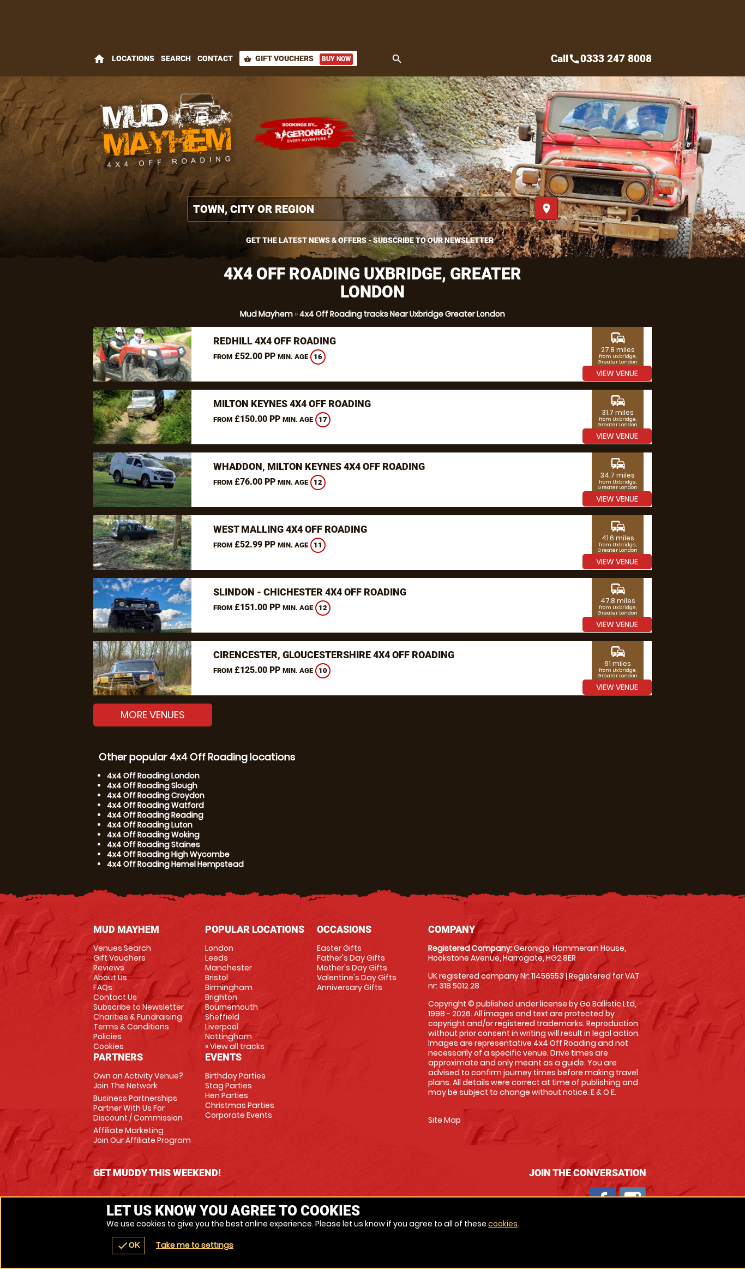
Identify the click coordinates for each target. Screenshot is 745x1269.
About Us (110, 977)
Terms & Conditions (131, 1026)
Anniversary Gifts (349, 987)
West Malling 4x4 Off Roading (290, 529)
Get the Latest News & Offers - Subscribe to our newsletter (370, 240)
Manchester (228, 967)
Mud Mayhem (266, 313)
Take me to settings (194, 1245)
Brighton (221, 997)
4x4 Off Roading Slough (152, 785)
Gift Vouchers (297, 58)
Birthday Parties (235, 1075)
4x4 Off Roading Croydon (156, 795)
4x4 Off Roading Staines (153, 844)
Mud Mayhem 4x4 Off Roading (167, 134)
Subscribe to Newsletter (138, 1007)
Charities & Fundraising (137, 1016)
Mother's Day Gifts (352, 967)
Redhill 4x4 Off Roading (274, 341)
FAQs (102, 987)
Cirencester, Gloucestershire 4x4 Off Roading (333, 654)
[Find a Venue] (358, 209)
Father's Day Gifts (351, 957)
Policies (107, 1036)
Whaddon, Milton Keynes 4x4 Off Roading (319, 466)
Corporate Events (238, 1115)
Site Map (444, 1120)
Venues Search (122, 948)
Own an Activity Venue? (138, 1080)
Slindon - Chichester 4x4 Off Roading (309, 592)
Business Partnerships (138, 1108)
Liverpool (221, 1026)
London (219, 948)
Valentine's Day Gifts (356, 977)
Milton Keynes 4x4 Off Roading (292, 403)
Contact (215, 58)
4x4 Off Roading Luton (150, 824)
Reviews (108, 967)
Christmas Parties (239, 1105)
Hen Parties (226, 1095)
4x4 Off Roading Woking (153, 834)
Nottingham (228, 1036)
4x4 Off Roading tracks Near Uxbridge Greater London (402, 313)
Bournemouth (231, 1007)
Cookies (108, 1046)
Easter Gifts (339, 948)
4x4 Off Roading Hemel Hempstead (175, 864)
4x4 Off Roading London (153, 775)
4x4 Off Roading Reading (155, 814)
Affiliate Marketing (142, 1135)
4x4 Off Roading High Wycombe (168, 854)
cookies (503, 1223)
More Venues (153, 715)
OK (128, 1246)
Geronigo (306, 134)
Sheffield (222, 1016)
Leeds (216, 957)
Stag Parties (228, 1085)
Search (176, 58)
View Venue (617, 373)
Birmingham (229, 987)
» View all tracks (235, 1046)
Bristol (216, 977)
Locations (133, 58)
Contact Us (115, 997)
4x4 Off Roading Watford (155, 805)
